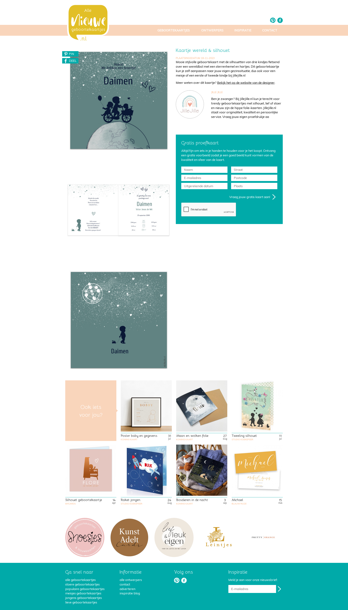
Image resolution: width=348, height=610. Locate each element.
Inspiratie (242, 30)
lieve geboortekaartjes (81, 602)
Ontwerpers (212, 30)
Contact (269, 30)
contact (125, 584)
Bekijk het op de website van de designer (246, 83)
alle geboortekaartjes (80, 580)
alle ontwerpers (131, 580)
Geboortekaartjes (174, 30)
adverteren (127, 589)
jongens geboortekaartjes (83, 598)
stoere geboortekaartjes (82, 584)
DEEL (72, 61)
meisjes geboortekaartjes (83, 593)
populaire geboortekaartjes (85, 589)
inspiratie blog (130, 593)
